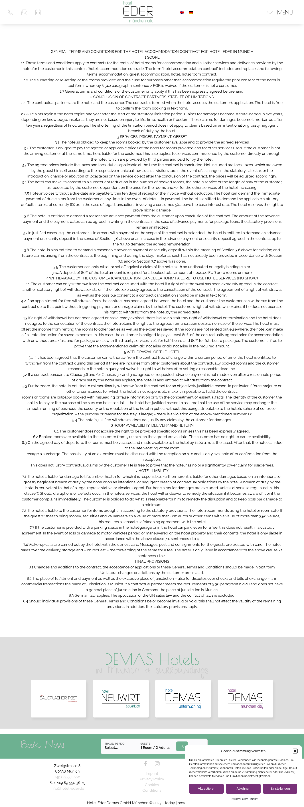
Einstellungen (280, 788)
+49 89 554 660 (67, 777)
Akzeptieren (206, 788)
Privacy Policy (239, 799)
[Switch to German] (190, 12)
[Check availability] (182, 746)
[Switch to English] (182, 12)
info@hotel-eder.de (67, 788)
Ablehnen (243, 788)
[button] (295, 751)
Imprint (254, 799)
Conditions (151, 790)
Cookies (152, 785)
